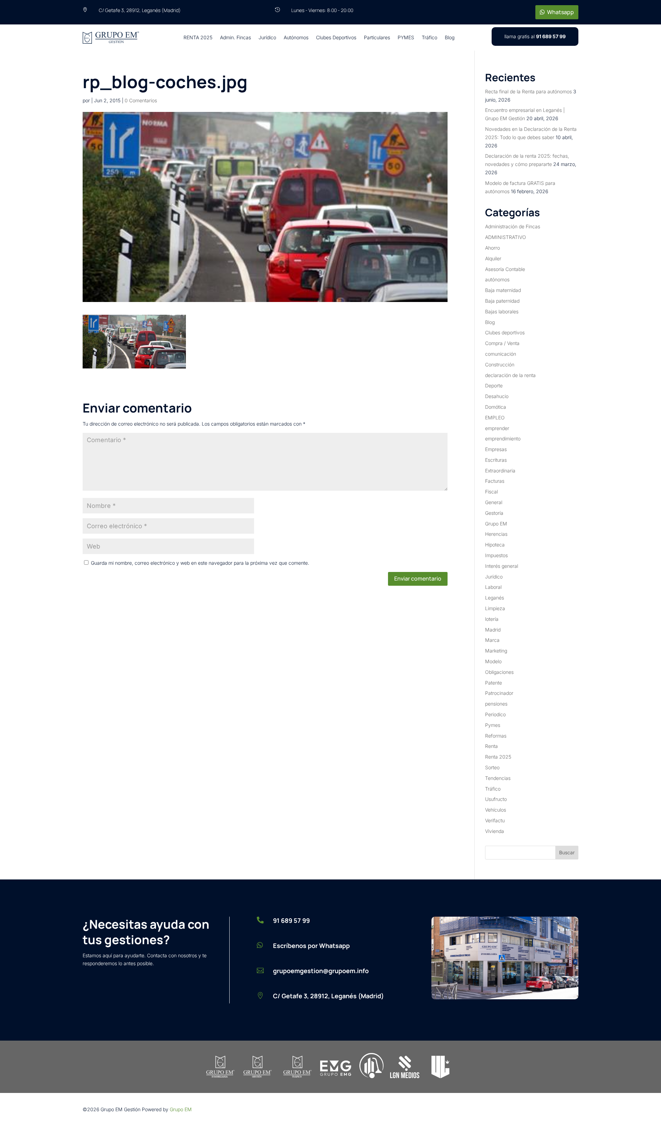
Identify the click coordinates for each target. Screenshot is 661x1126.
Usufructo (496, 799)
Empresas (496, 449)
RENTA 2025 (197, 37)
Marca (492, 640)
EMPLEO (495, 417)
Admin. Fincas (235, 37)
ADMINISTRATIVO (505, 237)
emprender (497, 428)
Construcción (499, 364)
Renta (491, 746)
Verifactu (495, 820)
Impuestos (496, 555)
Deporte (494, 385)
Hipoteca (495, 545)
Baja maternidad (503, 290)
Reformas (495, 736)
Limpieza (495, 608)
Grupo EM (496, 523)
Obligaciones (499, 672)
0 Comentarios (141, 100)
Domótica (495, 407)
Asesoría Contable (505, 269)
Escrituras (496, 460)
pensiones (496, 704)
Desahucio (496, 396)
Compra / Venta (502, 343)
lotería (492, 619)
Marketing (496, 651)
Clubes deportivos (505, 332)
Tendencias (498, 778)
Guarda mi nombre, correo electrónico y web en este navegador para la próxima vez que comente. (200, 563)
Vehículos (495, 810)
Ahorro (492, 248)
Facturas (494, 481)
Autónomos (296, 37)
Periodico (495, 714)
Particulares (377, 37)
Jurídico (267, 37)
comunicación (500, 354)
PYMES (406, 37)
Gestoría (494, 513)
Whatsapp (560, 12)
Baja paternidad (502, 301)
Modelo (493, 661)
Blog (449, 37)
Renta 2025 (498, 757)
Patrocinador (499, 693)
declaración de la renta (510, 375)
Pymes (492, 725)
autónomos (497, 279)
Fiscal (491, 491)
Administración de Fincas (512, 226)
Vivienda (494, 831)
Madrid (493, 630)
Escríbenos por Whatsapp (311, 945)
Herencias (496, 534)
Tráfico (429, 37)
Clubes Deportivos (336, 37)
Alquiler (493, 258)
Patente (493, 683)
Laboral (493, 587)
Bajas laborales (501, 311)
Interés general (501, 566)
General (493, 502)
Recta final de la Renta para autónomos (528, 91)
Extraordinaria (500, 470)
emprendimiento (503, 438)
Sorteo (492, 767)
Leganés (494, 598)
